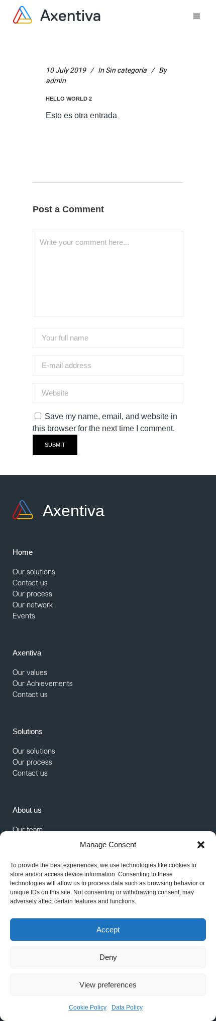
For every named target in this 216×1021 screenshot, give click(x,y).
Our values (30, 672)
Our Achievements (43, 683)
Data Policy (127, 1007)
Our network (33, 604)
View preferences (108, 984)
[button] (201, 845)
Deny (108, 957)
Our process (32, 593)
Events (24, 615)
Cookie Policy (87, 1007)
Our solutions (34, 571)
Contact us (30, 582)
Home (23, 552)
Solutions (28, 731)
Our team (28, 829)
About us (27, 810)
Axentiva (27, 652)
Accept (108, 929)
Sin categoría (126, 70)
